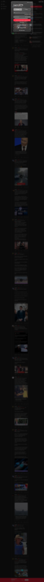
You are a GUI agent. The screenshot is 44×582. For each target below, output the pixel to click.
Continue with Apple (23, 27)
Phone (27, 9)
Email (18, 9)
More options (23, 30)
